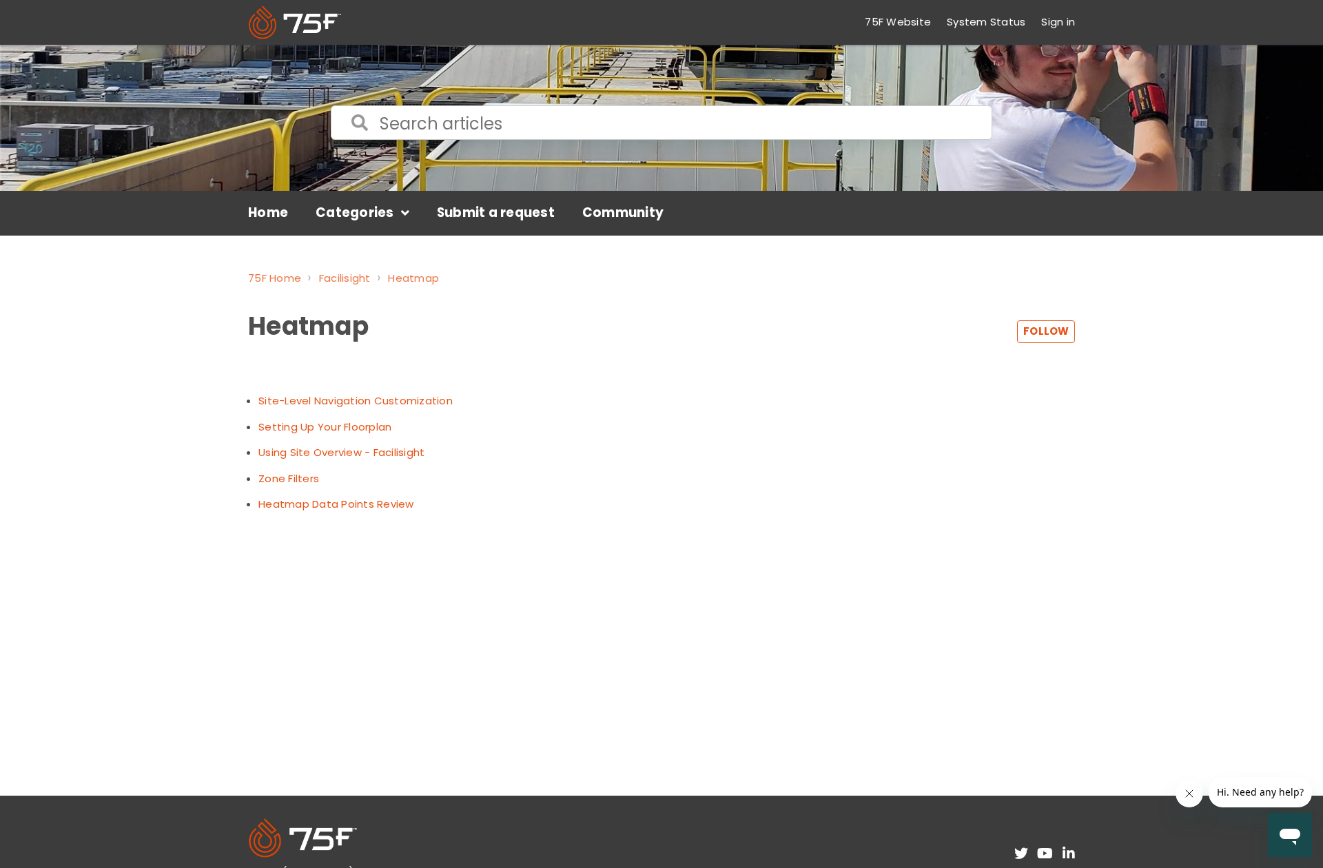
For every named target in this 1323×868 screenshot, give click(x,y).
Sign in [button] (1058, 21)
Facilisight (345, 278)
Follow (1046, 331)
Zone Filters (288, 478)
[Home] (295, 22)
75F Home (274, 278)
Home (268, 212)
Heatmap (413, 278)
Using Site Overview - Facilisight (341, 452)
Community (623, 212)
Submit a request (496, 212)
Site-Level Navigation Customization (355, 400)
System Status (986, 21)
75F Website (898, 21)
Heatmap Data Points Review (336, 504)
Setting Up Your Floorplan (324, 427)
